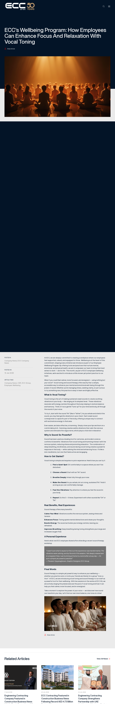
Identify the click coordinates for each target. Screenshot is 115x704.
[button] (103, 6)
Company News (10, 361)
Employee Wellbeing (12, 385)
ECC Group (26, 383)
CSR (19, 383)
